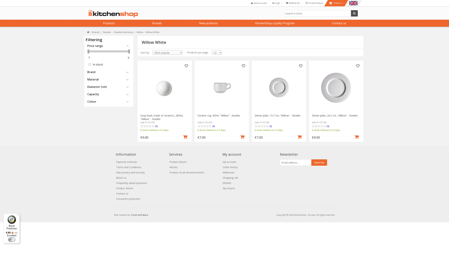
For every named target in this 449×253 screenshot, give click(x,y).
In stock (98, 64)
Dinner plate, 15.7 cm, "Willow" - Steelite (277, 115)
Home (88, 33)
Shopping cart (230, 177)
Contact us (339, 23)
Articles (173, 167)
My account (229, 162)
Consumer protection (128, 198)
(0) (156, 126)
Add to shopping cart (185, 136)
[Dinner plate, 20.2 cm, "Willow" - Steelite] (336, 87)
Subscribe (319, 162)
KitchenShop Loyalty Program (274, 23)
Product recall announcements (186, 172)
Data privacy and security (130, 172)
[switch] (11, 240)
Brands (157, 23)
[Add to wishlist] (186, 66)
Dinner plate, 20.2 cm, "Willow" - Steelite (335, 115)
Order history (230, 167)
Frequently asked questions (131, 183)
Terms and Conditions (128, 167)
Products (109, 23)
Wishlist (227, 183)
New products (208, 23)
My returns (229, 188)
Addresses (228, 172)
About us (121, 177)
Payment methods (126, 162)
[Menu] (18, 215)
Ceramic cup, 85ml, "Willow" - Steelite (218, 115)
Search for (354, 13)
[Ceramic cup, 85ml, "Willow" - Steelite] (221, 87)
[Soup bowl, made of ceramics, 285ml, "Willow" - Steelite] (164, 87)
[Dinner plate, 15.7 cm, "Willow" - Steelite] (279, 87)
